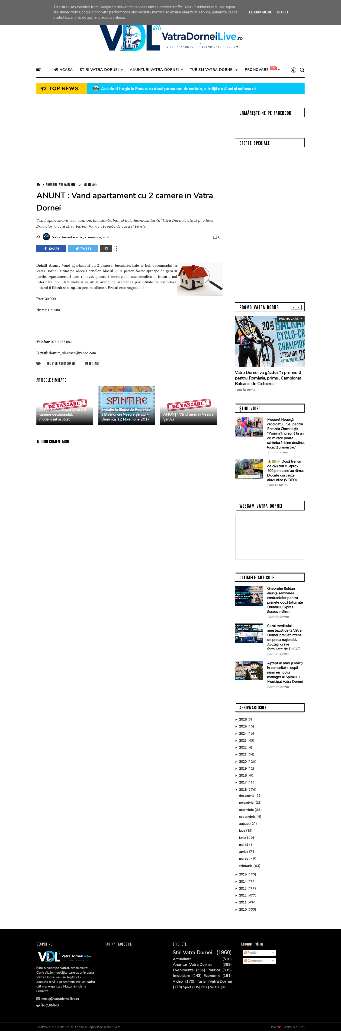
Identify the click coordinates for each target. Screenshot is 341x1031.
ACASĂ (65, 69)
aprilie (244, 851)
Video (178, 981)
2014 (243, 881)
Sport (187, 987)
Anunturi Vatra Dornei (61, 184)
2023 (243, 740)
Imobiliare (90, 184)
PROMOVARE (257, 69)
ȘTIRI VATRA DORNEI (99, 69)
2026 (243, 719)
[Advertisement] (129, 139)
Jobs (204, 987)
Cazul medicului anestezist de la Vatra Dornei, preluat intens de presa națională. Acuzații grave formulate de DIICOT (284, 637)
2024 (243, 733)
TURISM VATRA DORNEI (212, 69)
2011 (243, 902)
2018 (243, 775)
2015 (243, 874)
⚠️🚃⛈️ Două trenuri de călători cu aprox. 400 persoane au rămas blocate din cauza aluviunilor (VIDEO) (285, 470)
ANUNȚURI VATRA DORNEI (154, 69)
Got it (283, 12)
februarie (246, 866)
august (244, 823)
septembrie (248, 817)
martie (244, 858)
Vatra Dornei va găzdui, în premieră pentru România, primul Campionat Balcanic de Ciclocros (268, 378)
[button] (293, 70)
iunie (243, 838)
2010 (243, 909)
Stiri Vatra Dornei (192, 953)
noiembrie (246, 802)
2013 (243, 888)
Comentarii (255, 961)
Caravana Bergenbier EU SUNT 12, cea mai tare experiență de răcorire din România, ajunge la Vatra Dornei (198, 89)
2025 (243, 726)
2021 (243, 754)
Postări (252, 952)
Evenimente (183, 970)
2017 (243, 782)
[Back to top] (329, 1020)
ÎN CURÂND (50, 1005)
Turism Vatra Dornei (214, 981)
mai (242, 845)
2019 (243, 768)
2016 (243, 789)
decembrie (247, 795)
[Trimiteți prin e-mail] (106, 248)
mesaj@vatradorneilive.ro (60, 999)
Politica (213, 970)
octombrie (247, 810)
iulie (242, 830)
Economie (211, 975)
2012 (243, 895)
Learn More (260, 12)
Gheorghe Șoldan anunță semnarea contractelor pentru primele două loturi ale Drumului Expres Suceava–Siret (285, 600)
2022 (243, 747)
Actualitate (182, 959)
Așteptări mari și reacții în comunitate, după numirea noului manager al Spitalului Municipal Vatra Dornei (285, 672)
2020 (243, 761)
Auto (217, 987)
